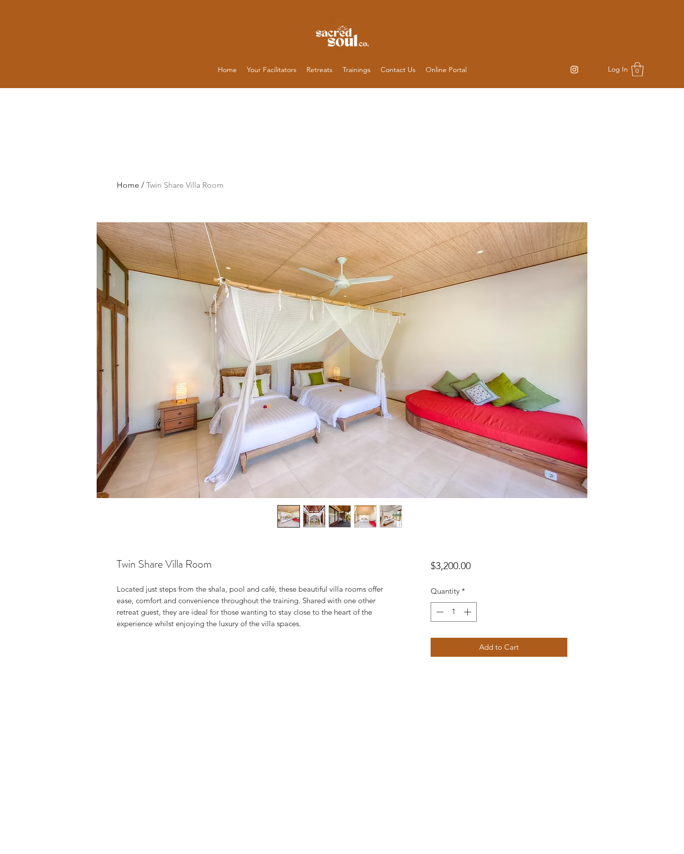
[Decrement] (439, 612)
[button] (319, 69)
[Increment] (468, 612)
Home (128, 185)
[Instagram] (574, 70)
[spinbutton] (453, 612)
